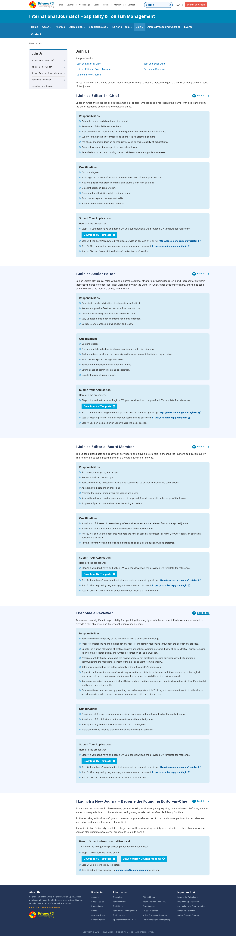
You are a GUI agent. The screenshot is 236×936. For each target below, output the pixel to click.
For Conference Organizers (125, 911)
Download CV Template (98, 234)
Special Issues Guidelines (124, 920)
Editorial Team (121, 26)
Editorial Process (150, 897)
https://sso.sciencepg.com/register (178, 241)
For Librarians (119, 915)
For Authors (118, 897)
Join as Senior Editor (42, 67)
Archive (60, 26)
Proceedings (84, 5)
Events (106, 5)
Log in (179, 5)
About (46, 26)
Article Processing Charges (163, 26)
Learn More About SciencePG (44, 907)
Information (118, 5)
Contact (131, 5)
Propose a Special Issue (188, 902)
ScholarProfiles (98, 920)
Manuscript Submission (187, 897)
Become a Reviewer (41, 79)
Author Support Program (188, 915)
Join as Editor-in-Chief (43, 60)
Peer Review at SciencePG (154, 902)
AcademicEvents (98, 915)
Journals (70, 5)
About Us (34, 892)
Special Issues (98, 26)
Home (60, 5)
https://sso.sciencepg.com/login (170, 246)
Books (96, 5)
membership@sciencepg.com (132, 870)
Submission (76, 26)
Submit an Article (196, 4)
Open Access (148, 906)
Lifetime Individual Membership (157, 920)
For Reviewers (119, 902)
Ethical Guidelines (150, 911)
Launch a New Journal (42, 86)
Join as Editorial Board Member (47, 73)
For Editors (118, 906)
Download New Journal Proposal (142, 858)
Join (139, 26)
